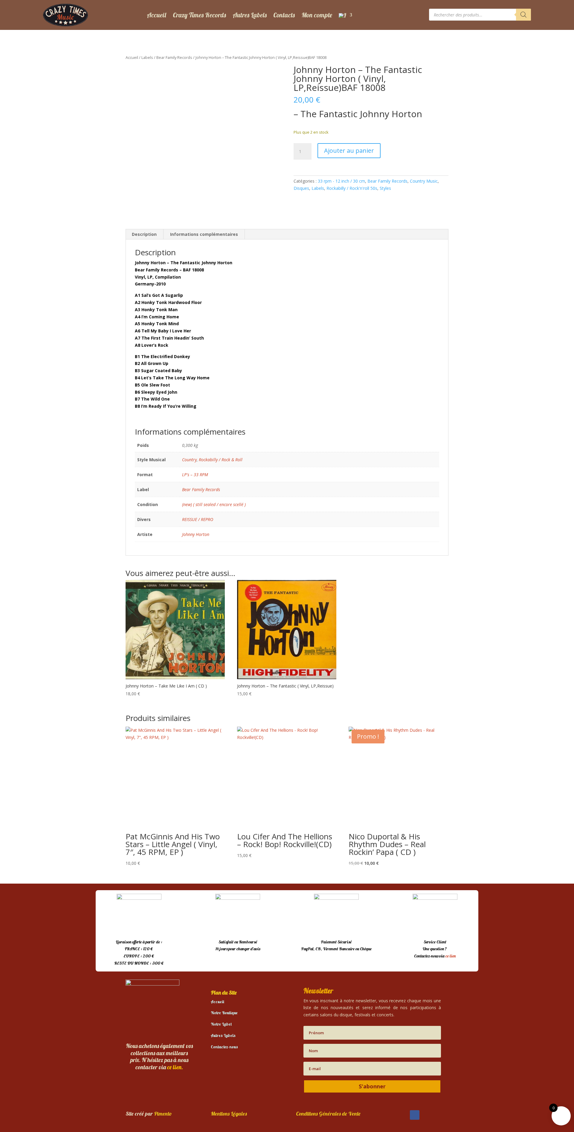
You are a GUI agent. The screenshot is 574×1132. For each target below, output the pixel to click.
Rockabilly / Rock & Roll (220, 459)
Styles (385, 188)
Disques (301, 188)
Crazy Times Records (199, 15)
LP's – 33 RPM (195, 474)
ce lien (450, 956)
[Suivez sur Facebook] (414, 1115)
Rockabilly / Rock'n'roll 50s (351, 188)
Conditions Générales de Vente (328, 1113)
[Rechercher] (523, 15)
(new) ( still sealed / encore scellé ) (214, 504)
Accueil (156, 15)
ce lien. (175, 1067)
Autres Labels (250, 15)
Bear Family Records (174, 57)
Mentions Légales (229, 1113)
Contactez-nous (224, 1046)
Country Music (424, 181)
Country (189, 459)
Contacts (284, 15)
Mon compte (316, 15)
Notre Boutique (224, 1012)
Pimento (163, 1113)
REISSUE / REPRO (197, 519)
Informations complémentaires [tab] (204, 234)
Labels (147, 57)
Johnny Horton (195, 534)
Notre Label (221, 1024)
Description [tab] (144, 234)
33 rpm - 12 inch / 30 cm (341, 181)
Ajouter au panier (349, 150)
